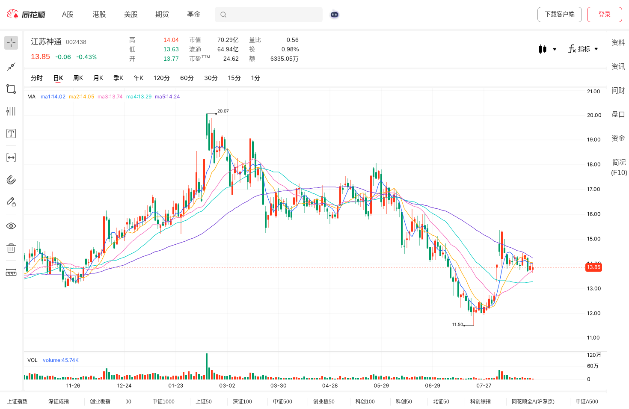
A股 (68, 14)
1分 (255, 77)
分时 (37, 77)
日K (58, 77)
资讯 (618, 66)
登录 (605, 14)
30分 (211, 77)
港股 (99, 14)
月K (98, 77)
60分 (187, 77)
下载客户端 (560, 14)
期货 (162, 14)
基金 (194, 14)
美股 (131, 14)
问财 (618, 90)
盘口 (618, 114)
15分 (234, 77)
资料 (618, 42)
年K (138, 77)
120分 (162, 77)
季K (118, 77)
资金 (618, 138)
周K (78, 77)
